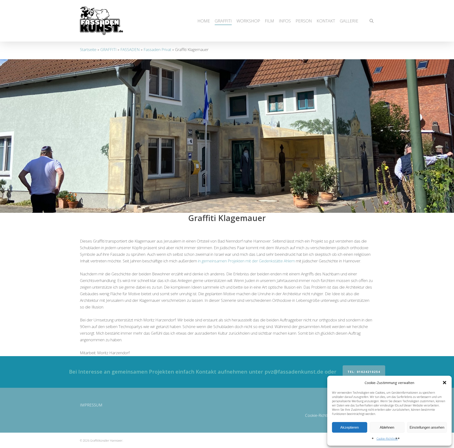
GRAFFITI (108, 49)
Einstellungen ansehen (427, 427)
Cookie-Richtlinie (387, 439)
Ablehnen (387, 427)
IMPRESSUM (91, 405)
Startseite (88, 49)
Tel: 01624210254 (364, 372)
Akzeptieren (349, 427)
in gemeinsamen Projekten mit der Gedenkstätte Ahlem (246, 261)
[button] (444, 382)
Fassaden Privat (157, 49)
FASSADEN (130, 49)
